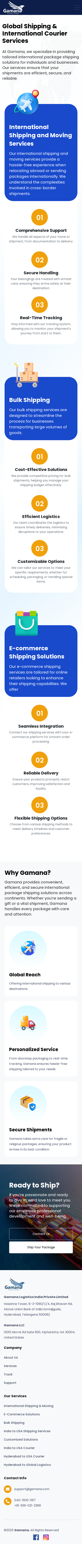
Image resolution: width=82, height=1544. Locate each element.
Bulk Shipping (14, 1423)
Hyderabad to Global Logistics (27, 1465)
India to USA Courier (19, 1448)
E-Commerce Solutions (22, 1414)
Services (10, 1366)
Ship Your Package (41, 1247)
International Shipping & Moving (28, 1406)
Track (8, 1374)
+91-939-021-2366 (27, 1505)
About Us (11, 1357)
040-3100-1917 (25, 1500)
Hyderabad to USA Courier (24, 1456)
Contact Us (41, 1234)
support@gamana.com (31, 1489)
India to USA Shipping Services (27, 1431)
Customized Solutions (21, 1439)
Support (10, 1383)
